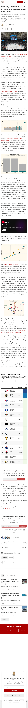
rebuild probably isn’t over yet (12, 264)
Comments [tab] (4, 557)
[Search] (25, 575)
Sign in (25, 2)
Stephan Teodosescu (9, 24)
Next (23, 547)
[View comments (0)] (7, 29)
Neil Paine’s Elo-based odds (14, 333)
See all (4, 619)
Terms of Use (21, 529)
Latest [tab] (6, 575)
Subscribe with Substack (15, 696)
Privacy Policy (16, 702)
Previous (6, 547)
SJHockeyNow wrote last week (9, 92)
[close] (24, 672)
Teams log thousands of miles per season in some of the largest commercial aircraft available (9, 611)
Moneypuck (19, 331)
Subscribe (19, 2)
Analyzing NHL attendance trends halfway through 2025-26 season (10, 581)
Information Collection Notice (15, 530)
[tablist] (7, 557)
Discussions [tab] (12, 575)
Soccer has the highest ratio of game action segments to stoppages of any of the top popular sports (10, 599)
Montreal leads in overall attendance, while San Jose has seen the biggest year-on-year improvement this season (10, 585)
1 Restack (17, 537)
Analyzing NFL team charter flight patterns (9, 608)
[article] (14, 585)
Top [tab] (3, 575)
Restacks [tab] (11, 557)
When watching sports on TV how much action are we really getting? (10, 595)
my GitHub (7, 508)
